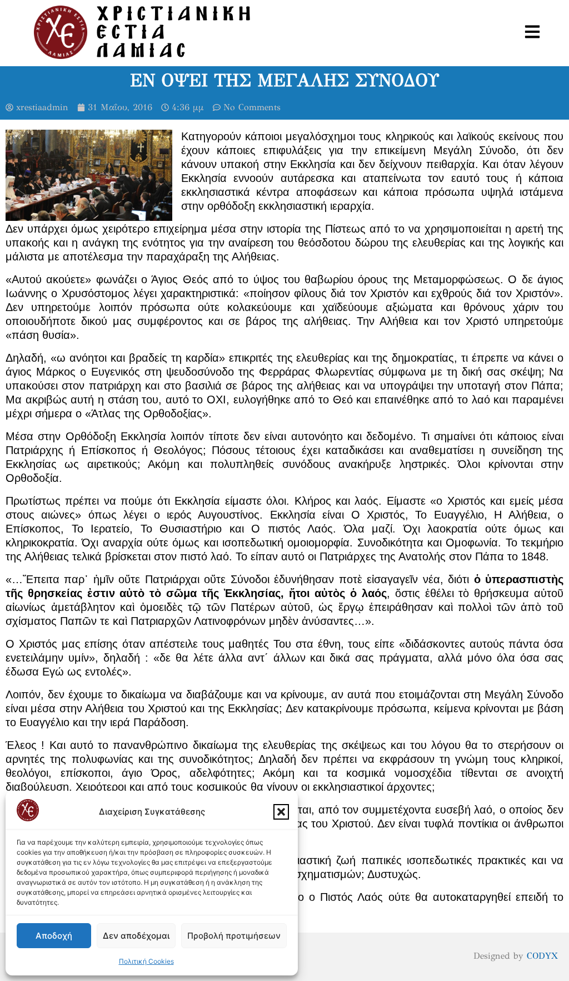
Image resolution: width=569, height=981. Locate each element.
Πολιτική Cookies (146, 961)
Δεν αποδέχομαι (136, 935)
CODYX (542, 955)
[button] (281, 811)
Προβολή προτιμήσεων (234, 935)
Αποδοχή (54, 935)
